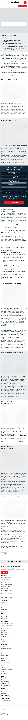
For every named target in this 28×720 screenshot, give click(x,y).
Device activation (5, 681)
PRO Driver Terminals (6, 605)
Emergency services (6, 634)
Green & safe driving (6, 586)
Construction (4, 638)
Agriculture (3, 641)
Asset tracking (4, 592)
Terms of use (4, 665)
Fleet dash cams (5, 607)
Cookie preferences (6, 662)
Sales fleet (3, 636)
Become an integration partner (8, 651)
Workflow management (6, 584)
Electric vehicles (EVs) (6, 593)
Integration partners (6, 648)
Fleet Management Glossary (19, 557)
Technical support (5, 677)
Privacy (3, 660)
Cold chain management (7, 597)
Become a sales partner (6, 650)
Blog (2, 689)
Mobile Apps (4, 609)
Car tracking (4, 581)
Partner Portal (4, 655)
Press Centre (4, 673)
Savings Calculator (5, 685)
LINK (2, 604)
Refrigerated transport (6, 639)
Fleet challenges (5, 695)
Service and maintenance (7, 623)
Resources (3, 693)
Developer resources (6, 653)
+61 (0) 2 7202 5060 (6, 700)
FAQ (2, 679)
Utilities (3, 630)
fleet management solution (15, 72)
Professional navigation (6, 590)
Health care (4, 632)
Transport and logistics (6, 625)
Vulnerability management (7, 669)
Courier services (5, 627)
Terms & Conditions (5, 664)
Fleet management (7, 557)
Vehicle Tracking (5, 579)
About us (3, 667)
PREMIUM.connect (5, 588)
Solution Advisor (5, 683)
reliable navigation (17, 484)
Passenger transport (6, 628)
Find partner (4, 618)
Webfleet (19, 536)
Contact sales (4, 616)
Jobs (2, 671)
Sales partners (4, 646)
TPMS (2, 595)
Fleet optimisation (5, 582)
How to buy (4, 614)
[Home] (2, 557)
